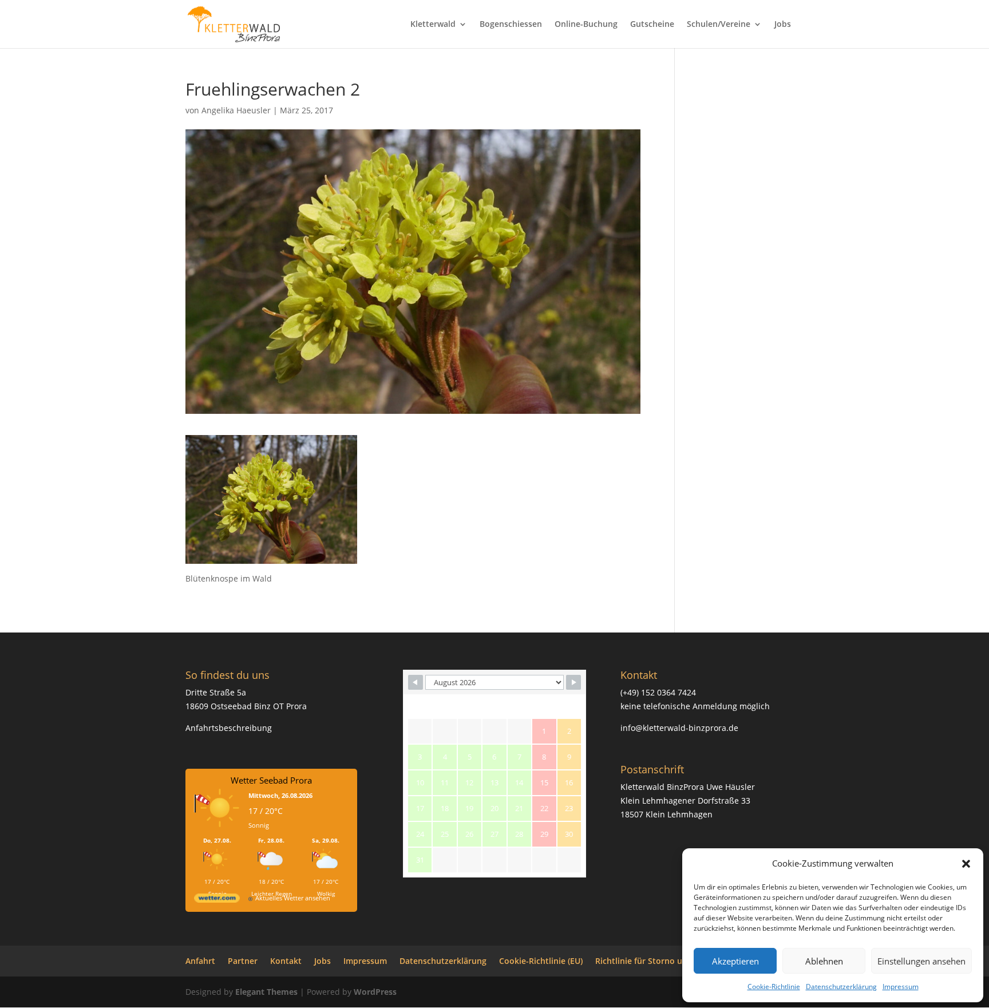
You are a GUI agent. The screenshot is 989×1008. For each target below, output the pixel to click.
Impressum (901, 986)
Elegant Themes (266, 991)
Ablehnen (824, 961)
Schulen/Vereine (718, 24)
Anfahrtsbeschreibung (228, 727)
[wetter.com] (217, 900)
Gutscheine (652, 24)
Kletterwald (433, 24)
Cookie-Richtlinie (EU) (541, 960)
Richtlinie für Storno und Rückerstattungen (680, 960)
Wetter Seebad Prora (271, 780)
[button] (966, 863)
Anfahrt (200, 960)
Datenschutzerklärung (841, 986)
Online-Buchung (586, 24)
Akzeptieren (735, 961)
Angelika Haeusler (236, 110)
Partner (243, 960)
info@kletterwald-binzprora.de (679, 727)
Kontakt (286, 960)
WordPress (375, 991)
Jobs (782, 24)
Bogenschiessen (511, 24)
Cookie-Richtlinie (773, 986)
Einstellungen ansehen (921, 961)
